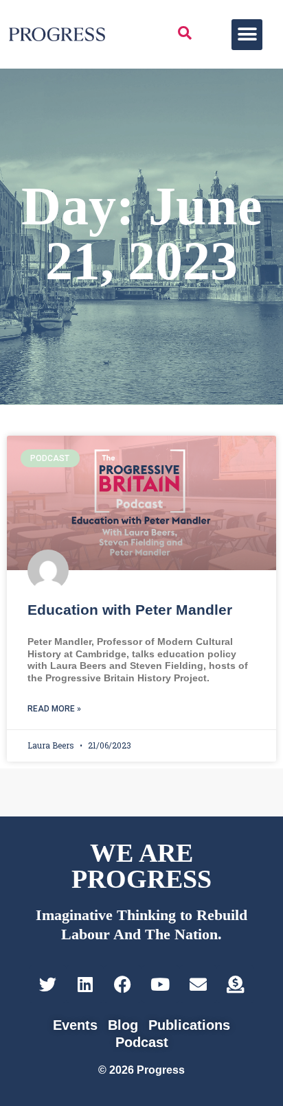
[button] (246, 34)
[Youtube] (160, 984)
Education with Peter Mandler (129, 609)
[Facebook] (123, 984)
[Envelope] (198, 984)
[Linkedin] (85, 984)
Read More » (54, 709)
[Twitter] (48, 984)
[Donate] (235, 984)
